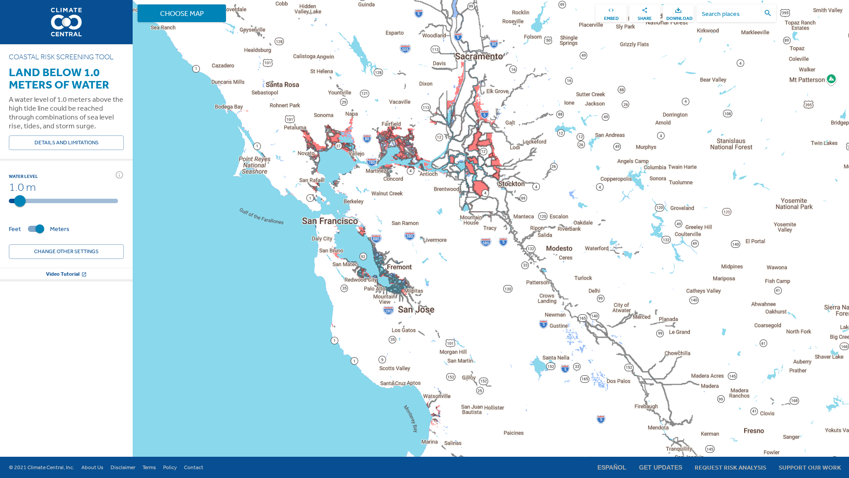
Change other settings (66, 251)
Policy (170, 467)
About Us (92, 467)
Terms (149, 467)
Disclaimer (123, 467)
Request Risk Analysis (730, 467)
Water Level (23, 176)
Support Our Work (810, 467)
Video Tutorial (63, 273)
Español (612, 467)
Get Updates (660, 467)
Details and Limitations (66, 142)
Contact (193, 467)
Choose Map (182, 13)
